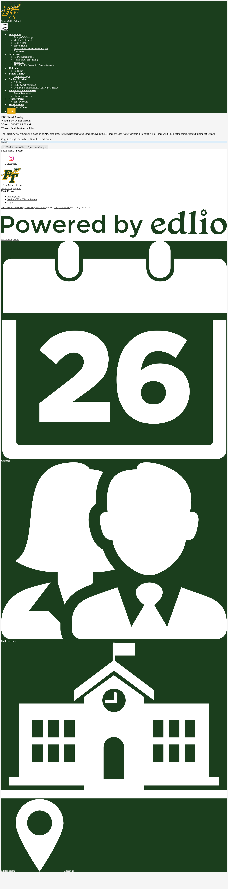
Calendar (18, 71)
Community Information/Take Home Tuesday (36, 87)
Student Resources (23, 96)
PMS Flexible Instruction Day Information (34, 65)
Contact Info (20, 43)
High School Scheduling (26, 59)
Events (4, 142)
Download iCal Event (40, 139)
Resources (19, 62)
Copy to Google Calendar (14, 139)
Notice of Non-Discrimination (22, 199)
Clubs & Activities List (25, 85)
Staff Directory (21, 101)
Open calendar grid (37, 147)
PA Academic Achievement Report (31, 48)
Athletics (18, 82)
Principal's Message (23, 37)
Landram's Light (22, 76)
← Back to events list (13, 147)
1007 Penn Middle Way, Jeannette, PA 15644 (23, 207)
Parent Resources (22, 93)
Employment (13, 196)
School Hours (20, 45)
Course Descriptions (24, 57)
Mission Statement (23, 40)
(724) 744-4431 (62, 207)
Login (10, 202)
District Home (20, 107)
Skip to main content (11, 2)
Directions (19, 51)
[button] (14, 34)
